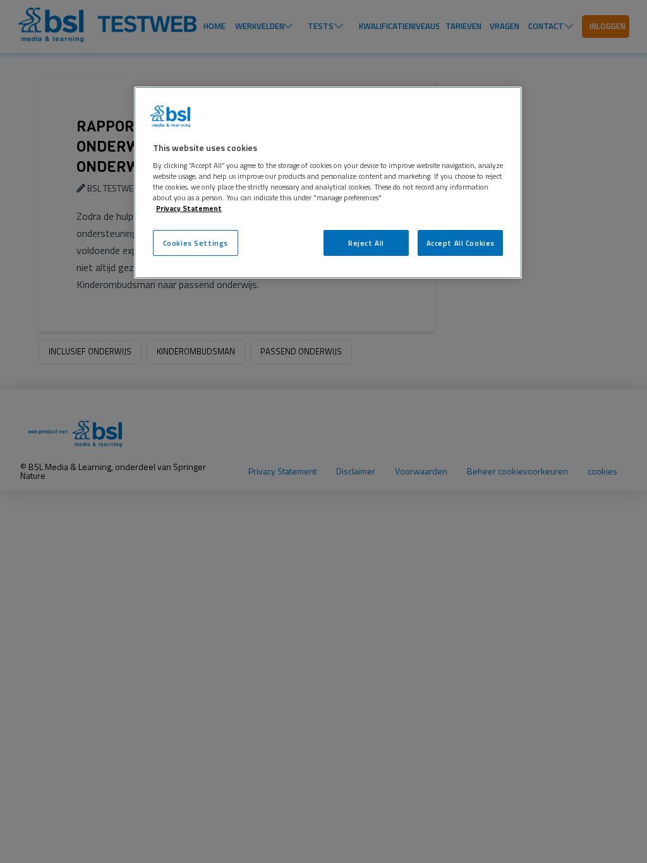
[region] (328, 183)
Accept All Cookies (460, 243)
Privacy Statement (189, 208)
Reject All (366, 243)
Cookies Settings (195, 243)
